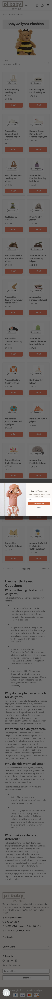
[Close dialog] (50, 484)
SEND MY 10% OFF (39, 503)
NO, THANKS (39, 507)
